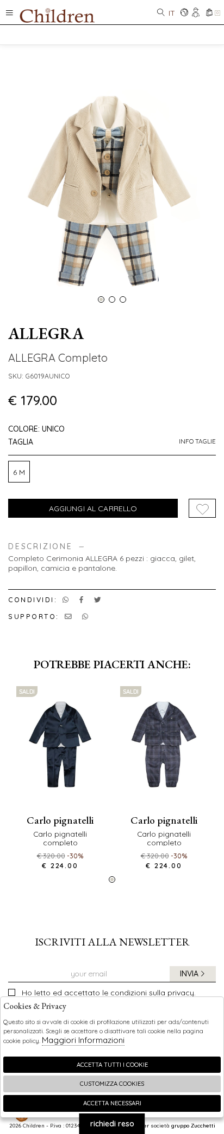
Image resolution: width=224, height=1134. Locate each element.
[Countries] (184, 13)
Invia (189, 974)
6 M (19, 472)
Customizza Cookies (112, 1083)
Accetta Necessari (112, 1103)
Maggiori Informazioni (83, 1040)
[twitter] (97, 599)
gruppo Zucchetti (193, 1125)
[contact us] (68, 616)
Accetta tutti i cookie (112, 1064)
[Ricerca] (161, 13)
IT (172, 13)
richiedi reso (112, 1124)
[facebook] (81, 599)
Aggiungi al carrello (93, 508)
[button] (101, 299)
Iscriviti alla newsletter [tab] (112, 942)
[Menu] (9, 12)
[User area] (196, 13)
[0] (209, 13)
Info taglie (197, 441)
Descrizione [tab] (40, 546)
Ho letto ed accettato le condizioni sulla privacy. (109, 993)
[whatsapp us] (66, 599)
